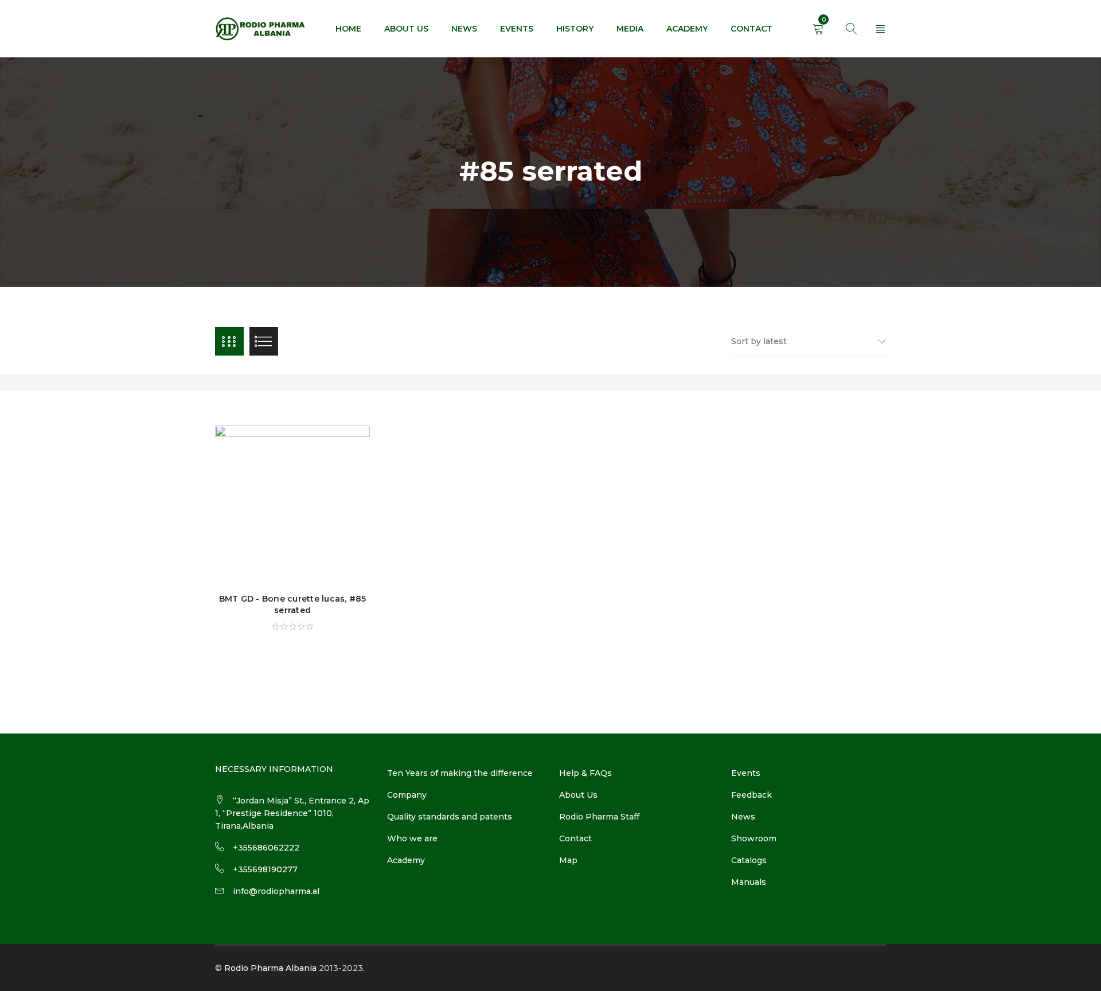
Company (407, 795)
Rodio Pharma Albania (270, 968)
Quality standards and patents (449, 816)
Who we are (412, 838)
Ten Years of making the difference (460, 773)
